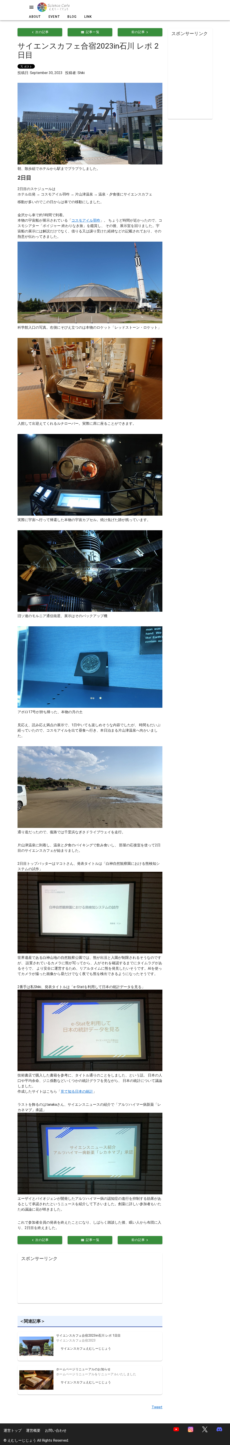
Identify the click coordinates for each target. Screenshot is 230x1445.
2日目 (24, 178)
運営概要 (33, 1430)
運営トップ (13, 1430)
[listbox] (88, 1346)
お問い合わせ (55, 1430)
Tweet (157, 1407)
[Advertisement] (90, 1281)
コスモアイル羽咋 (85, 220)
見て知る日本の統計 (77, 1091)
